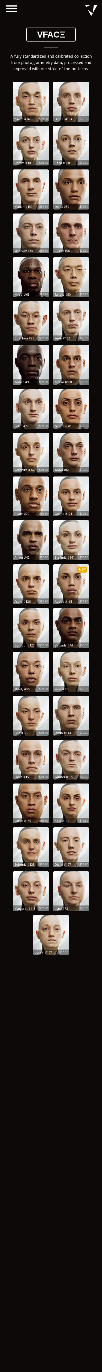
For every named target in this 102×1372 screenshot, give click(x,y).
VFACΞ (51, 34)
